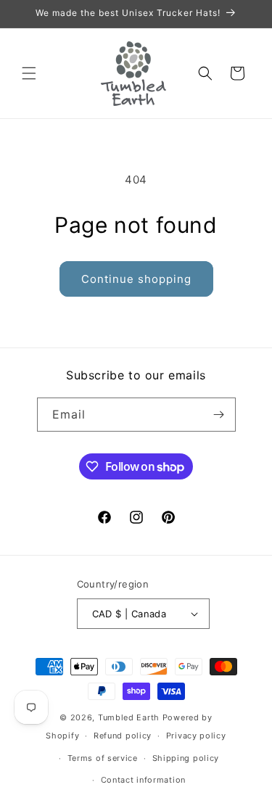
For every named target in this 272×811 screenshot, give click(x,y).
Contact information (143, 780)
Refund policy (123, 735)
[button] (29, 73)
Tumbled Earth (129, 717)
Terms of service (102, 758)
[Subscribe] (219, 415)
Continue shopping (136, 279)
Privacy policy (196, 735)
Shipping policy (186, 758)
